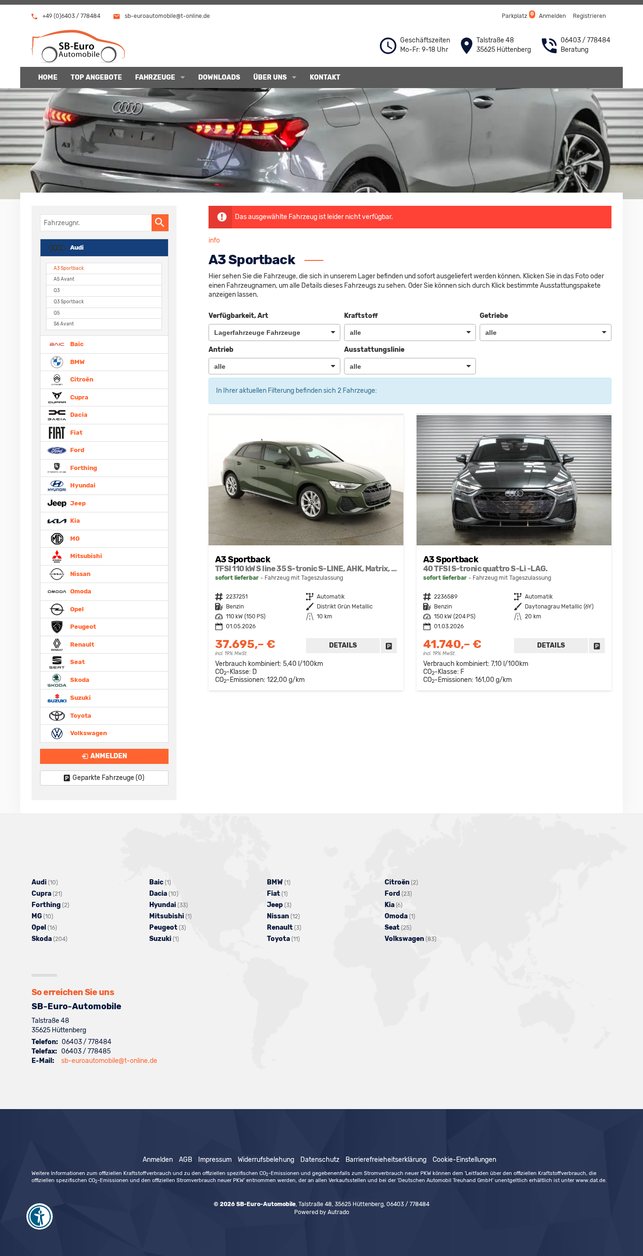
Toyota (80, 715)
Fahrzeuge (155, 77)
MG (74, 538)
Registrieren (589, 16)
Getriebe (494, 316)
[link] (389, 645)
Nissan (79, 573)
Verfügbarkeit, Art (238, 316)
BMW (77, 361)
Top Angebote (96, 77)
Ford (76, 450)
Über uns (270, 77)
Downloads (219, 77)
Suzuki (80, 697)
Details (343, 645)
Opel (76, 608)
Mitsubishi (85, 555)
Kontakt (325, 77)
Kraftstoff (361, 316)
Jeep (77, 502)
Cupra (78, 396)
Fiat (75, 432)
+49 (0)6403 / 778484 (70, 16)
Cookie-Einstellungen (464, 1160)
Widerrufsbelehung (266, 1160)
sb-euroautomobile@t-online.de (166, 16)
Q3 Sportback (69, 301)
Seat (77, 661)
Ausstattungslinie (374, 350)
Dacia (78, 414)
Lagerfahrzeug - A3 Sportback (306, 552)
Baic (76, 344)
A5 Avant (64, 279)
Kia (74, 520)
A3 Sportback (69, 268)
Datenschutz (319, 1160)
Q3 (57, 290)
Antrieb (221, 350)
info (214, 240)
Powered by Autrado (321, 1212)
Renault (81, 644)
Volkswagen (88, 733)
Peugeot (82, 626)
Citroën (81, 379)
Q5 (57, 313)
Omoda (80, 591)
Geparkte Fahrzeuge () (108, 778)
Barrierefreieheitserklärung (386, 1160)
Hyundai (82, 485)
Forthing (83, 467)
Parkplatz (517, 15)
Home (47, 77)
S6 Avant (64, 323)
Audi (76, 247)
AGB (185, 1160)
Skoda (79, 679)
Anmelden (552, 16)
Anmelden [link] (108, 756)
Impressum (215, 1160)
